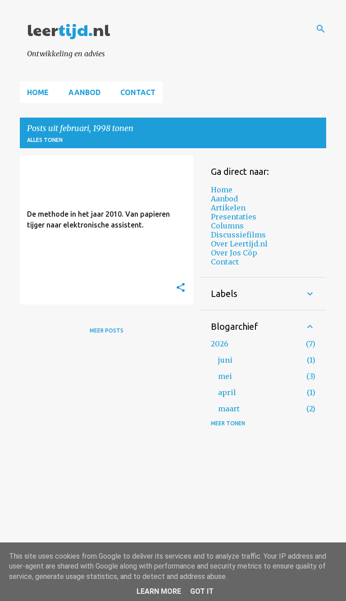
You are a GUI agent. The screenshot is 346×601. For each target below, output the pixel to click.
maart (229, 408)
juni (225, 359)
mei (225, 376)
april (227, 392)
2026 (219, 343)
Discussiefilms (238, 234)
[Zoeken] (320, 29)
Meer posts (106, 330)
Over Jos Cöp (234, 252)
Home (38, 92)
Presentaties (233, 216)
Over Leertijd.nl (239, 243)
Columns (227, 225)
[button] (180, 288)
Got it (202, 591)
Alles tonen (45, 140)
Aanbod (84, 92)
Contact (137, 92)
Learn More (159, 591)
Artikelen (228, 207)
